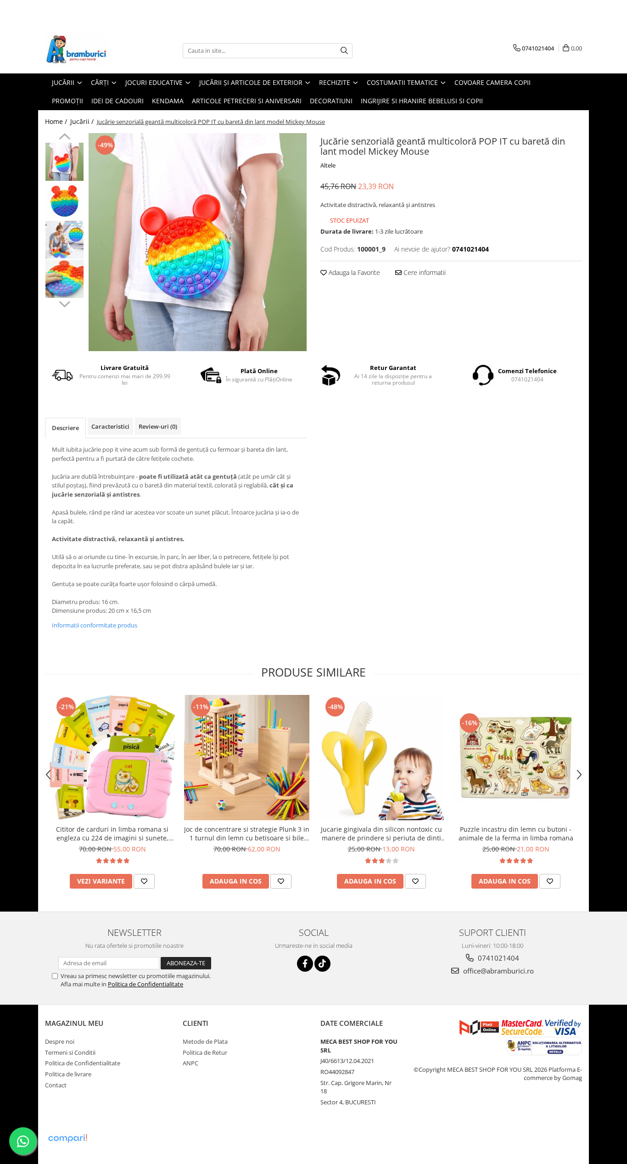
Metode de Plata (205, 1041)
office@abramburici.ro (497, 970)
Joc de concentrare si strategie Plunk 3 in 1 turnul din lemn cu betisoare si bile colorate (246, 833)
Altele (328, 165)
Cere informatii (424, 272)
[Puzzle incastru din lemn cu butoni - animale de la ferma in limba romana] (515, 758)
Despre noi (59, 1041)
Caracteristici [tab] (110, 426)
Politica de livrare (68, 1074)
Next (64, 303)
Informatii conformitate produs (94, 625)
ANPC (190, 1063)
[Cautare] (344, 50)
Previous (64, 137)
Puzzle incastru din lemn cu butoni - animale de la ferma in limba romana (516, 833)
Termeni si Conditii (70, 1052)
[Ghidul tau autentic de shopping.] (67, 1138)
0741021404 (497, 958)
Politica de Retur (205, 1052)
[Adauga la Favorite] (144, 881)
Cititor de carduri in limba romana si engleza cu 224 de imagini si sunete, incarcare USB (112, 833)
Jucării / (82, 121)
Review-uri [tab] (158, 426)
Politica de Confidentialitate (145, 984)
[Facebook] (305, 964)
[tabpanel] (198, 242)
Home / (57, 121)
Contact (56, 1085)
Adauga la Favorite (353, 272)
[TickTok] (322, 964)
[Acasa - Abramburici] (91, 50)
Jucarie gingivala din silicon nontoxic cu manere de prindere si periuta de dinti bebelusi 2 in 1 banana (381, 833)
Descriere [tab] (65, 428)
